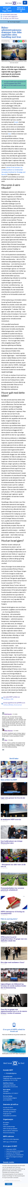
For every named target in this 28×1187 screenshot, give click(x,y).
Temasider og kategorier (9, 1111)
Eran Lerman (18, 705)
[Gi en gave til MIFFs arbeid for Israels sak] (14, 1025)
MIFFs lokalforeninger (9, 1126)
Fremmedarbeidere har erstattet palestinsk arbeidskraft (12, 889)
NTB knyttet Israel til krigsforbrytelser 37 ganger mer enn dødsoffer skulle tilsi (14, 939)
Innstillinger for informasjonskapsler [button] (12, 1180)
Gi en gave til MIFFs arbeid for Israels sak (14, 1030)
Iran (9, 134)
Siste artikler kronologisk (9, 1109)
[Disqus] (14, 730)
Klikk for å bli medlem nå (21, 9)
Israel (16, 122)
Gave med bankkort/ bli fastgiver (15, 1151)
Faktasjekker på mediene (9, 1115)
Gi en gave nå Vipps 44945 (7, 9)
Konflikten (6, 699)
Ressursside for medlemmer (10, 1130)
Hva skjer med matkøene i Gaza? (12, 962)
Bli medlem (6, 1122)
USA (12, 699)
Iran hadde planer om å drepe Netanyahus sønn (11, 842)
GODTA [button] (8, 1184)
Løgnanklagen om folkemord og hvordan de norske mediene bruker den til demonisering (13, 986)
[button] (23, 41)
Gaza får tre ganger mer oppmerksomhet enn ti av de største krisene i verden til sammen (14, 1011)
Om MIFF (5, 1124)
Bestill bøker (14, 759)
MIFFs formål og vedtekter (10, 1128)
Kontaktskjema (11, 1073)
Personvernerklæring (8, 1132)
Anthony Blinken (8, 705)
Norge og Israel (7, 1113)
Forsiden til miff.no (8, 1107)
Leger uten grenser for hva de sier (13, 798)
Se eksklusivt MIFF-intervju (11, 819)
